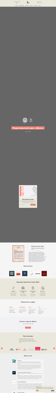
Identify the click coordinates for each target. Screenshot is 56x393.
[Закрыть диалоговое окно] (55, 1)
